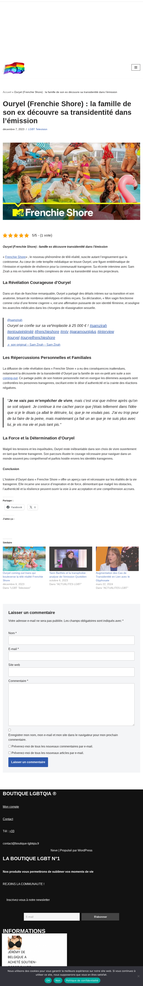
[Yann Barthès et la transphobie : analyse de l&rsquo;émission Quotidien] (70, 559)
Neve (54, 850)
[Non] (138, 976)
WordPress (85, 850)
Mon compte (11, 806)
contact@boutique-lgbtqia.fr (21, 843)
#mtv (64, 331)
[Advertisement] (71, 28)
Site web (14, 664)
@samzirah (14, 320)
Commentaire (18, 680)
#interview (105, 331)
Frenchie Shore (15, 257)
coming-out (10, 378)
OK (48, 980)
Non (58, 980)
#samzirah (98, 326)
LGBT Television (37, 129)
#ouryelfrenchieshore (37, 337)
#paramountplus (83, 331)
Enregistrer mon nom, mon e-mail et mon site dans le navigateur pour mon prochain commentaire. (63, 737)
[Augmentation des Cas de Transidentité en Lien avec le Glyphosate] (117, 559)
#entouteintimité (20, 331)
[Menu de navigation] (135, 67)
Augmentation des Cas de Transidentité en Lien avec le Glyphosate (113, 576)
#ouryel (13, 337)
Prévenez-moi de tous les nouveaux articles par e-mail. (48, 753)
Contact (8, 819)
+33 (11, 831)
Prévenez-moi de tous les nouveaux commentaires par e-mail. (52, 746)
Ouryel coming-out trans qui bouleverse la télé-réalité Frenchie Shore (23, 576)
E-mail (13, 649)
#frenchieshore (47, 331)
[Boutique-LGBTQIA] (14, 67)
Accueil (7, 92)
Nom (12, 633)
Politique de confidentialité (82, 980)
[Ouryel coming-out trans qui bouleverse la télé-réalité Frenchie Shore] (24, 559)
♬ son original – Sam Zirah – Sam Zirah (33, 344)
